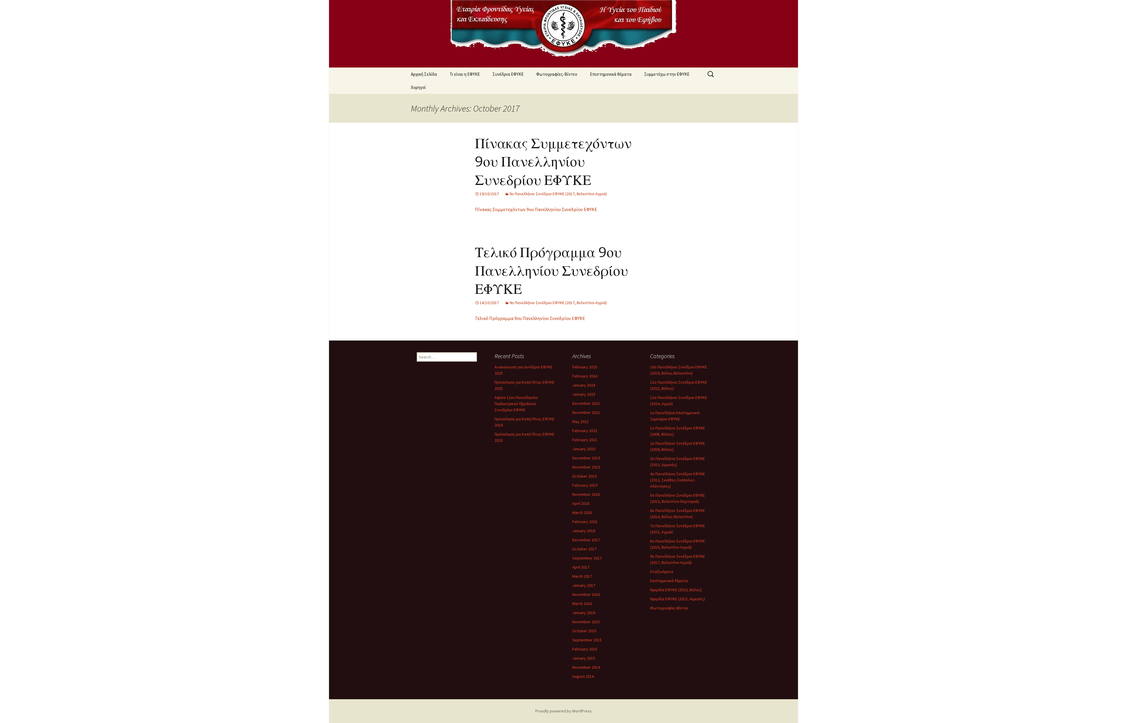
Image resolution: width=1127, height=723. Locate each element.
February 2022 (584, 430)
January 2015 (583, 658)
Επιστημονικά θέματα (611, 74)
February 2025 (584, 367)
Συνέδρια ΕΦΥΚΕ (508, 74)
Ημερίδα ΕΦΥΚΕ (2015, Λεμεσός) (677, 598)
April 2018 (580, 503)
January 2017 (583, 585)
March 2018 (582, 512)
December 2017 (586, 539)
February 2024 (584, 376)
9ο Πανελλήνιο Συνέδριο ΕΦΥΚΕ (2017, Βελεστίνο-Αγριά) (558, 193)
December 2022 (586, 403)
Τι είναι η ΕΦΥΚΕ (465, 74)
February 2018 (584, 521)
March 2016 (582, 603)
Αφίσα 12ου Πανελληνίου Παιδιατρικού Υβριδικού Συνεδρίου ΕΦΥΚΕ (516, 403)
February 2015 (584, 649)
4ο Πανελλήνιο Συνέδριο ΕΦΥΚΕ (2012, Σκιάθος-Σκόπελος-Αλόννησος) (677, 480)
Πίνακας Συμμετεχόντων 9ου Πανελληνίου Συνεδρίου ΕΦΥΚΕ (553, 162)
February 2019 (584, 485)
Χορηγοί (418, 87)
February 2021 (584, 439)
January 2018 (583, 530)
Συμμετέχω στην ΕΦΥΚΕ (666, 74)
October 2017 (584, 549)
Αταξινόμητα (661, 571)
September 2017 (587, 558)
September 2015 (587, 640)
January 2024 (583, 385)
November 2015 (586, 621)
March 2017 (582, 576)
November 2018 (586, 494)
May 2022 (580, 421)
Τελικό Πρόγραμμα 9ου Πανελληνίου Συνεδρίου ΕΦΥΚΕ (551, 271)
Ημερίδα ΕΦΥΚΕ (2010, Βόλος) (676, 589)
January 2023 (583, 394)
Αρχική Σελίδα (424, 74)
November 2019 (586, 467)
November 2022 (586, 412)
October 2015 (584, 630)
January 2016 (583, 612)
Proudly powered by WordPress (563, 711)
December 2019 (586, 458)
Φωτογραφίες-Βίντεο (556, 74)
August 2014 (583, 676)
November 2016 (586, 594)
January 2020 (583, 448)
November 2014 (586, 667)
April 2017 (580, 567)
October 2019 (584, 476)
